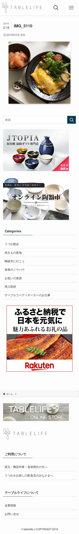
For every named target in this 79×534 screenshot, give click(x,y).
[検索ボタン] (56, 7)
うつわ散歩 (12, 244)
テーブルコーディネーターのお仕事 (27, 295)
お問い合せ (12, 514)
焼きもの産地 (13, 252)
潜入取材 (10, 286)
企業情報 (10, 505)
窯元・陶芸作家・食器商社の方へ (26, 467)
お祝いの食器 (13, 278)
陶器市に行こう (15, 261)
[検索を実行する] (71, 120)
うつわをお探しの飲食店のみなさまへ (29, 475)
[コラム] (22, 7)
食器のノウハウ (15, 269)
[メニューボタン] (71, 7)
